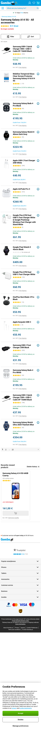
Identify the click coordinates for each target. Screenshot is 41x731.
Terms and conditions (14, 629)
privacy (14, 708)
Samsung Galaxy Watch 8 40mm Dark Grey (23, 133)
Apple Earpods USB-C (22, 322)
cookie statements (26, 708)
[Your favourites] (34, 2)
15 (12, 449)
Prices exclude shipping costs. (20, 620)
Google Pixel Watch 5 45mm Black (22, 248)
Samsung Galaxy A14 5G (9, 16)
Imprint (23, 627)
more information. (20, 624)
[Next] (38, 449)
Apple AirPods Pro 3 (21, 189)
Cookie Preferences (32, 627)
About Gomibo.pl (8, 627)
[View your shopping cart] (38, 2)
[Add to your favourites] (38, 46)
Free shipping (22, 67)
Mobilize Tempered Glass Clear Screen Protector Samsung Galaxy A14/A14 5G (24, 77)
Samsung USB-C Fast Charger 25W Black (22, 346)
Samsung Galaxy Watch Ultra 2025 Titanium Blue (23, 423)
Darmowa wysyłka (13, 518)
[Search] (37, 8)
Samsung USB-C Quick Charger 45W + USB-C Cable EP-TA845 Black (22, 48)
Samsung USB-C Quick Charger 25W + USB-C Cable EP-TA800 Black (22, 397)
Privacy (17, 627)
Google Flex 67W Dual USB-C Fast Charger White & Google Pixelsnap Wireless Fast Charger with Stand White (24, 220)
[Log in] (30, 2)
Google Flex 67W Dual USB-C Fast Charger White (24, 273)
